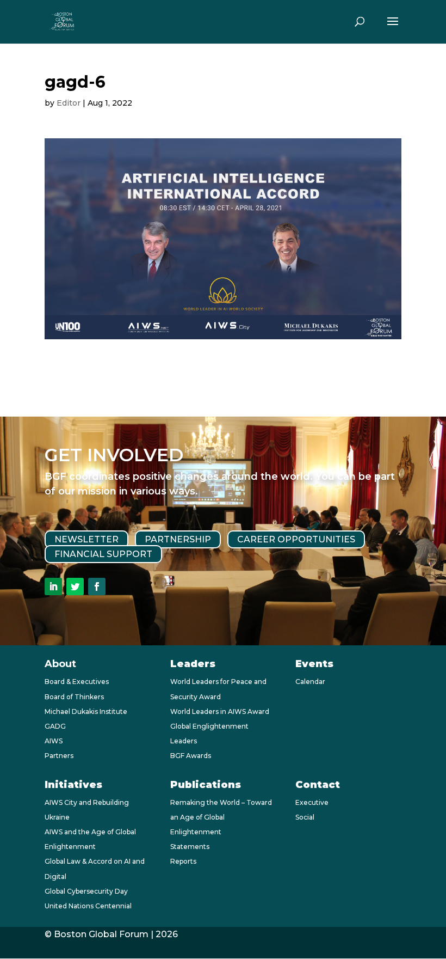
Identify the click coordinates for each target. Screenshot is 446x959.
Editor (68, 103)
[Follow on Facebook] (97, 586)
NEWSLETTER (86, 539)
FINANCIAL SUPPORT (103, 554)
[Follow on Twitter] (75, 586)
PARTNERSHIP (178, 539)
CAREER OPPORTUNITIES (296, 539)
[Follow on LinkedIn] (53, 586)
